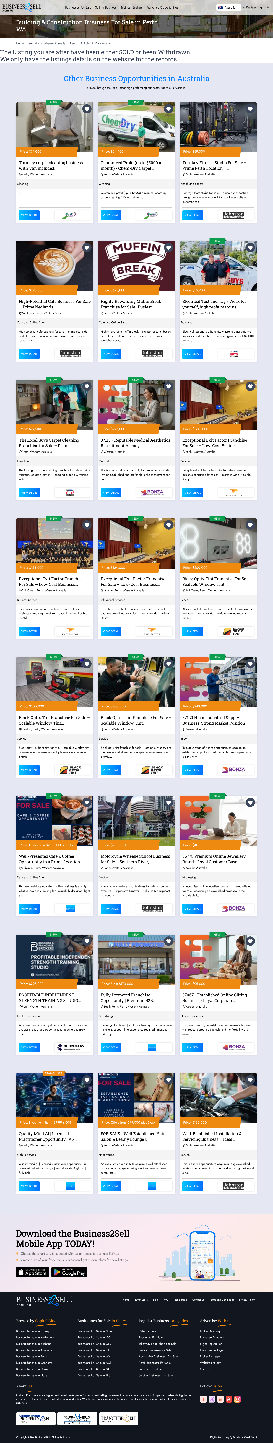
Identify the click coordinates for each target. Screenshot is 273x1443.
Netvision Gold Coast (244, 1437)
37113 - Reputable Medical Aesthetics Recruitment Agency (135, 442)
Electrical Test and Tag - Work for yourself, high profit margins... (214, 304)
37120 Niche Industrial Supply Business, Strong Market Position (213, 720)
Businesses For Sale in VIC (93, 1337)
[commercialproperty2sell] (36, 1418)
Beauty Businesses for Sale (155, 1350)
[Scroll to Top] (264, 1436)
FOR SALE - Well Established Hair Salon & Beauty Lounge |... (133, 1136)
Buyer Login (141, 1300)
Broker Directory (210, 1331)
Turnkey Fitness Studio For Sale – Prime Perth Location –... (214, 165)
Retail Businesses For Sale (155, 1363)
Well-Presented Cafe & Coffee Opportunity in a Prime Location (49, 858)
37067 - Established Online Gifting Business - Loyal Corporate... (214, 997)
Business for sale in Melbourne (35, 1337)
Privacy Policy (247, 1300)
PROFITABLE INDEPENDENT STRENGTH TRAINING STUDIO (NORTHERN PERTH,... (48, 998)
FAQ (165, 1300)
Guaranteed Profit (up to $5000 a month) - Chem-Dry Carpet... (131, 165)
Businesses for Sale (78, 7)
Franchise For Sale (150, 1369)
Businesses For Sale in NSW (95, 1331)
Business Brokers (131, 7)
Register (250, 7)
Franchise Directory (212, 1337)
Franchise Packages (212, 1350)
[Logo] (21, 7)
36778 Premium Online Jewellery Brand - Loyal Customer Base (214, 858)
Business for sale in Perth (31, 1356)
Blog (155, 1300)
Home (126, 1300)
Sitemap (205, 1369)
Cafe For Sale (147, 1331)
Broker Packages (210, 1356)
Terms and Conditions (222, 1300)
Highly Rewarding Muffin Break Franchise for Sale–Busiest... (131, 304)
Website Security (210, 1363)
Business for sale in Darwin (32, 1369)
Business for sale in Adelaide (34, 1350)
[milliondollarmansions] (77, 1418)
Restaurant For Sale (151, 1337)
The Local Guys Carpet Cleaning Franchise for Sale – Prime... (49, 442)
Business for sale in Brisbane (33, 1344)
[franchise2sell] (118, 1418)
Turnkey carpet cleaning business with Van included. (51, 165)
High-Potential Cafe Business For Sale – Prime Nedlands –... (55, 304)
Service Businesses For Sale (156, 1375)
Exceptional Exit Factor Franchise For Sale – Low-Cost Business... (214, 442)
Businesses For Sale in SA (93, 1350)
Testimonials (180, 1300)
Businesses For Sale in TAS (93, 1375)
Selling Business (105, 7)
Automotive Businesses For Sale (158, 1356)
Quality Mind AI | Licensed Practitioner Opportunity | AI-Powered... (46, 1137)
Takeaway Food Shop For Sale (157, 1344)
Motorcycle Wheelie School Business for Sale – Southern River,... (135, 858)
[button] (228, 7)
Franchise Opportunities (162, 7)
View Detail (29, 215)
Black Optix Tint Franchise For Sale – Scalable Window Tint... (217, 581)
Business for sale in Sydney (33, 1331)
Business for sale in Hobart (32, 1375)
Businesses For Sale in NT (93, 1369)
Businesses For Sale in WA (93, 1356)
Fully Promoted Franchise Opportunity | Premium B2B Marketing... (127, 998)
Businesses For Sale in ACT (94, 1363)
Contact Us (198, 1300)
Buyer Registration (211, 1344)
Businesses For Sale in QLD (94, 1344)
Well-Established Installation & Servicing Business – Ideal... (212, 1136)
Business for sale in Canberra (34, 1363)
